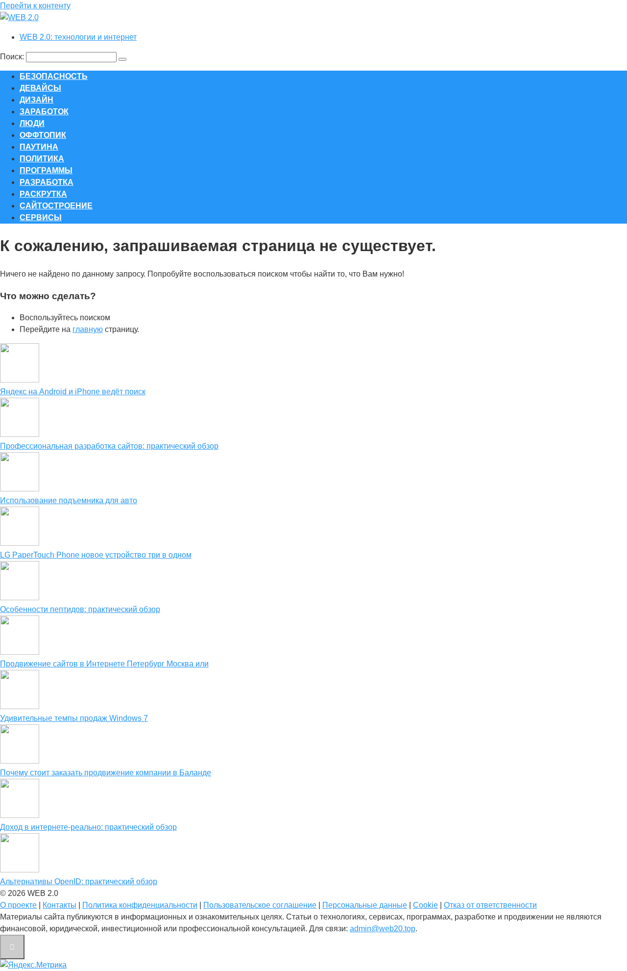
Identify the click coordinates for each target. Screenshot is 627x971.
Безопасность (54, 76)
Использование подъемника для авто (68, 500)
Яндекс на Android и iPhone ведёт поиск (72, 391)
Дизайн (36, 100)
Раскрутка (43, 194)
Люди (32, 123)
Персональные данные (364, 905)
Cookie (425, 905)
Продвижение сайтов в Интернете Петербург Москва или (104, 664)
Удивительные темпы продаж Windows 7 (74, 718)
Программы (46, 170)
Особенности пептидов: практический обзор (80, 609)
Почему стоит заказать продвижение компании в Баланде (105, 772)
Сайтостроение (56, 206)
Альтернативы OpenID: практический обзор (78, 881)
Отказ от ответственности (490, 905)
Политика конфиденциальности (139, 905)
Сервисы (41, 217)
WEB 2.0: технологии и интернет (78, 37)
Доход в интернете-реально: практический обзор (88, 827)
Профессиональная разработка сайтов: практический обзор (109, 446)
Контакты (59, 905)
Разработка (46, 182)
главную (87, 329)
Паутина (39, 147)
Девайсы (40, 88)
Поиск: (13, 56)
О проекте (18, 905)
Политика (42, 158)
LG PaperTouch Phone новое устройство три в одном (96, 555)
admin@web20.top (382, 928)
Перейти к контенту (35, 5)
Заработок (44, 111)
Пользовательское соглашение (259, 905)
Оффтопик (43, 135)
